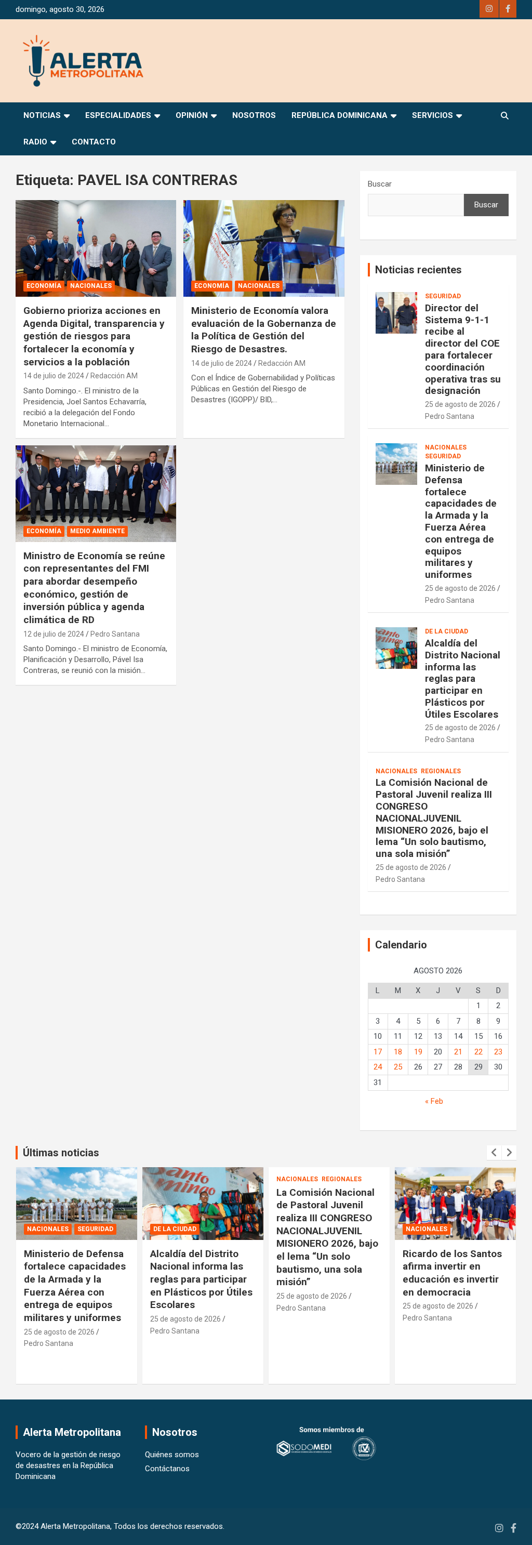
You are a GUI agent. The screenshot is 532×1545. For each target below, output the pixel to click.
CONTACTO (94, 142)
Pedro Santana (115, 634)
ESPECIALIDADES (118, 115)
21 (458, 1052)
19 (418, 1052)
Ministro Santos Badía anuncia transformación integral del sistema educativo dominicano (453, 1279)
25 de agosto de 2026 (460, 404)
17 (378, 1052)
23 (498, 1052)
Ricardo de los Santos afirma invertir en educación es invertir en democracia (326, 1273)
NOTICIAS (42, 115)
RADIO (35, 142)
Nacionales (91, 285)
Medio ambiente (97, 531)
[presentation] (494, 1152)
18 (398, 1052)
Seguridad (443, 296)
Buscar (380, 184)
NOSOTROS (254, 115)
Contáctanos (167, 1468)
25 (398, 1067)
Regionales (441, 771)
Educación (424, 1229)
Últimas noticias (61, 1152)
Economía (43, 285)
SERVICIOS (432, 115)
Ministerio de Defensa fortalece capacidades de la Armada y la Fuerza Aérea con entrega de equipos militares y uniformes (461, 521)
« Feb (434, 1101)
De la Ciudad (446, 631)
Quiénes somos (172, 1454)
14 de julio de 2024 (53, 376)
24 (378, 1067)
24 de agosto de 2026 (438, 1319)
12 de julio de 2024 (53, 634)
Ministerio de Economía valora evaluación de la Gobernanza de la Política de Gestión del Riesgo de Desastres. (263, 330)
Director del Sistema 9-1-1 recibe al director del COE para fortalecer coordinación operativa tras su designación (463, 349)
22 (478, 1052)
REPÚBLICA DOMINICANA (339, 115)
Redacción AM (114, 376)
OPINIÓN (192, 115)
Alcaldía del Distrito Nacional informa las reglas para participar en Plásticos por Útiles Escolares (462, 678)
